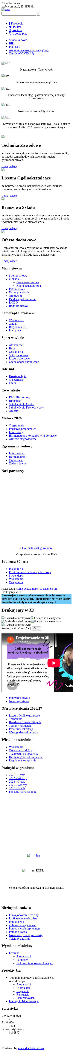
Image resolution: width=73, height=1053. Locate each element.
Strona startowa (18, 40)
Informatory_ (17, 453)
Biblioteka (15, 400)
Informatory (16, 432)
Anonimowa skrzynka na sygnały (29, 50)
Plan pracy (15, 330)
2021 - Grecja (17, 774)
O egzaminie (16, 425)
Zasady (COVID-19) (21, 53)
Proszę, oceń (8, 628)
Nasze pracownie (19, 292)
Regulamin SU (18, 327)
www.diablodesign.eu (31, 1048)
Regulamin (22, 991)
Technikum (15, 718)
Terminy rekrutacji (20, 725)
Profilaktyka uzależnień (23, 918)
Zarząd (13, 323)
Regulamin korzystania (22, 760)
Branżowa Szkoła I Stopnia (25, 722)
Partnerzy (22, 959)
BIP (11, 43)
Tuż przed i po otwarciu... (24, 753)
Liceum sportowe (19, 358)
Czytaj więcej (9, 166)
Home (19, 588)
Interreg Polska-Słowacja (24, 1001)
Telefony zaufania (19, 938)
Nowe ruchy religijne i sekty (25, 935)
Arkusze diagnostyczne (22, 439)
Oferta (12, 383)
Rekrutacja (22, 994)
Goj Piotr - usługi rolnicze (37, 548)
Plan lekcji (15, 46)
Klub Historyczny (19, 397)
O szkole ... (15, 279)
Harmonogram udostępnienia (26, 757)
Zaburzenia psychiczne (22, 925)
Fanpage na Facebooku (22, 791)
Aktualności (16, 345)
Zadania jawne (17, 463)
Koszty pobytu (17, 376)
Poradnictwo (16, 921)
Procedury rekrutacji (21, 729)
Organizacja (16, 460)
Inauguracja (16, 568)
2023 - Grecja (17, 781)
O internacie (16, 379)
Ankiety (14, 410)
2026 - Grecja (17, 788)
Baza (12, 348)
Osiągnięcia (16, 351)
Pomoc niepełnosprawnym (24, 928)
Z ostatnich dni (48, 588)
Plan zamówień (25, 997)
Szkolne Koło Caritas (21, 404)
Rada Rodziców (18, 305)
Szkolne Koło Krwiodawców (26, 407)
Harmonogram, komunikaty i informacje (33, 435)
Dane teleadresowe (27, 282)
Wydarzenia (16, 578)
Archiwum (15, 295)
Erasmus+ (15, 953)
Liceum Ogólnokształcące (24, 715)
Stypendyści (16, 575)
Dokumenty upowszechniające (34, 963)
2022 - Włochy (18, 778)
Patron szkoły (17, 289)
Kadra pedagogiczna (28, 285)
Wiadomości (16, 320)
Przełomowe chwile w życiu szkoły (30, 572)
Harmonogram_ (18, 456)
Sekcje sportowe (18, 355)
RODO (13, 302)
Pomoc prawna (18, 931)
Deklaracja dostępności (22, 299)
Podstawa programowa (22, 428)
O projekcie (23, 987)
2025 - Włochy (18, 785)
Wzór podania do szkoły (23, 732)
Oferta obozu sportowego (24, 361)
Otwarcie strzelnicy (20, 750)
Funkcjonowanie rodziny (24, 915)
